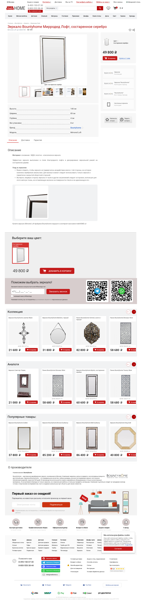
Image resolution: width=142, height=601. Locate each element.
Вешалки (80, 548)
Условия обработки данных (95, 571)
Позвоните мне (36, 11)
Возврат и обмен (75, 562)
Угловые (89, 545)
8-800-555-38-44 (35, 8)
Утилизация (74, 571)
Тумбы (54, 548)
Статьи (89, 565)
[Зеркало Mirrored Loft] (36, 92)
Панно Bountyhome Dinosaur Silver (121, 318)
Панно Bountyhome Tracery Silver (121, 370)
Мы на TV (69, 2)
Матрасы (55, 545)
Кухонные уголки (17, 548)
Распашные (90, 542)
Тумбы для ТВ (64, 545)
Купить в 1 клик (124, 58)
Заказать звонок (58, 291)
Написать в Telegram (52, 562)
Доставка (58, 2)
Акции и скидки (33, 2)
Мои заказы (118, 2)
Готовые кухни (16, 550)
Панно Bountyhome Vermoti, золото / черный (88, 318)
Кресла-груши (31, 548)
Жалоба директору (76, 565)
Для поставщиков (76, 568)
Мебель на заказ (102, 2)
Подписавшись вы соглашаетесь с (40, 511)
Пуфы (28, 545)
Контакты (46, 2)
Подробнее (128, 545)
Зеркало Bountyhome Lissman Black (20, 318)
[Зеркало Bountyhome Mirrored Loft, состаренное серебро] (24, 92)
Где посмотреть (114, 565)
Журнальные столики (67, 548)
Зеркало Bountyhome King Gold (120, 423)
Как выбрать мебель (84, 2)
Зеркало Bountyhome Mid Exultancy (88, 423)
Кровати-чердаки (43, 548)
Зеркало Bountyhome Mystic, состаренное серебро (90, 371)
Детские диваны (43, 545)
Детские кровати (43, 542)
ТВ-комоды (64, 550)
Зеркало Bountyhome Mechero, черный (55, 318)
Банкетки (80, 545)
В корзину (111, 58)
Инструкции (91, 568)
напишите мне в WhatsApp (23, 296)
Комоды (54, 550)
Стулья (14, 545)
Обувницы (80, 542)
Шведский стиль (134, 2)
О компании (113, 559)
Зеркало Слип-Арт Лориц (16, 370)
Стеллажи (89, 548)
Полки (88, 550)
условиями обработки (44, 299)
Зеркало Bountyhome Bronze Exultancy (55, 423)
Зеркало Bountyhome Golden (18, 423)
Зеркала (79, 550)
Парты (40, 550)
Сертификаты (114, 562)
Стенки (62, 542)
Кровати (54, 542)
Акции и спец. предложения (96, 559)
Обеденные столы (18, 542)
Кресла (29, 542)
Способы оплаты (92, 562)
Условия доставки (76, 559)
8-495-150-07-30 (35, 5)
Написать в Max (51, 566)
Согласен (118, 549)
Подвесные (30, 550)
